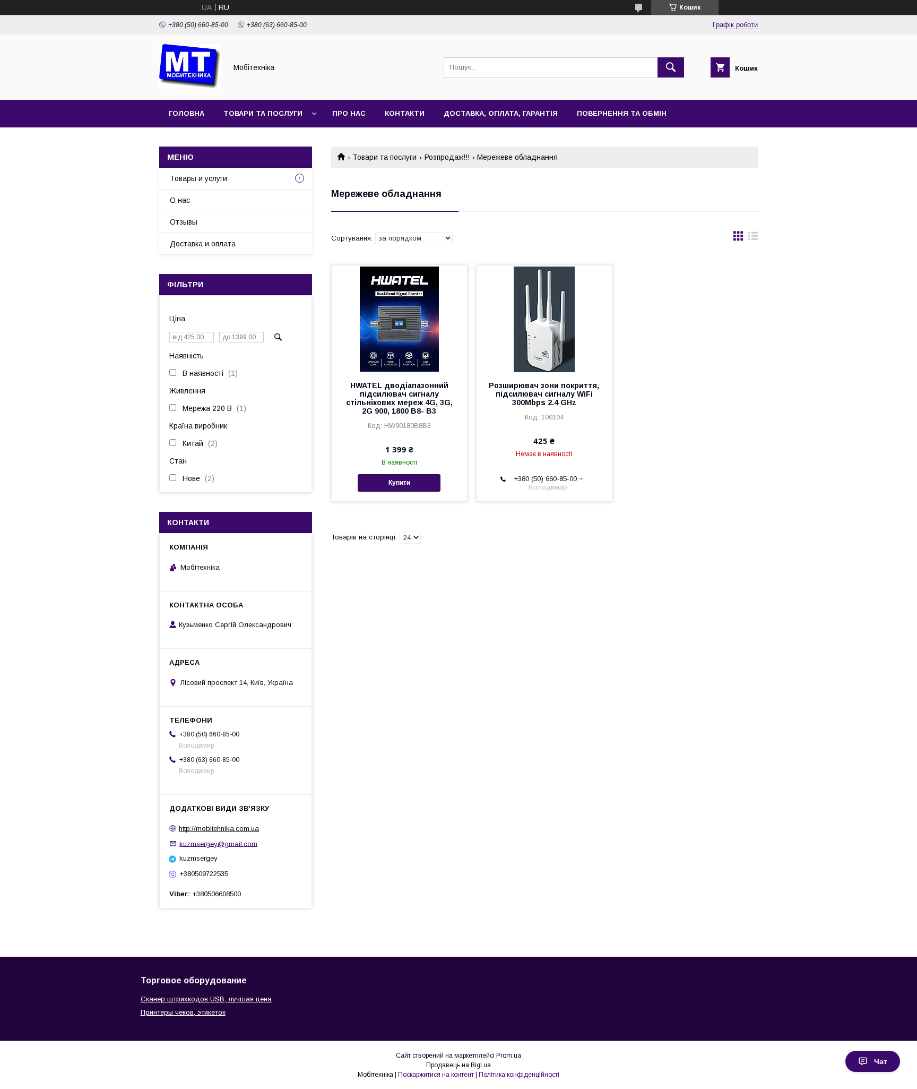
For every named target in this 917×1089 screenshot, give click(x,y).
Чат (880, 1061)
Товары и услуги (198, 178)
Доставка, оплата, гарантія (501, 113)
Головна (186, 113)
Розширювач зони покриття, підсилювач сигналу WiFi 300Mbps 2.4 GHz (544, 394)
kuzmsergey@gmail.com (218, 843)
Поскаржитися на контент (436, 1074)
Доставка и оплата (203, 243)
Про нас (349, 113)
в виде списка (753, 238)
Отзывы (183, 222)
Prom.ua (508, 1055)
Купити (399, 482)
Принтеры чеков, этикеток (183, 1012)
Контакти (405, 113)
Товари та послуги (262, 113)
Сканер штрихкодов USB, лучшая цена (206, 999)
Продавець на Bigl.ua (458, 1065)
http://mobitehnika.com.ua (219, 829)
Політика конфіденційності (519, 1074)
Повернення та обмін (622, 113)
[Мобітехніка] (190, 86)
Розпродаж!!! (447, 157)
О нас (180, 200)
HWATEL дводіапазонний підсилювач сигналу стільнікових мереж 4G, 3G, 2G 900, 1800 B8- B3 (399, 398)
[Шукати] (671, 67)
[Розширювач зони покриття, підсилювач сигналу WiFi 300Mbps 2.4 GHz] (544, 318)
